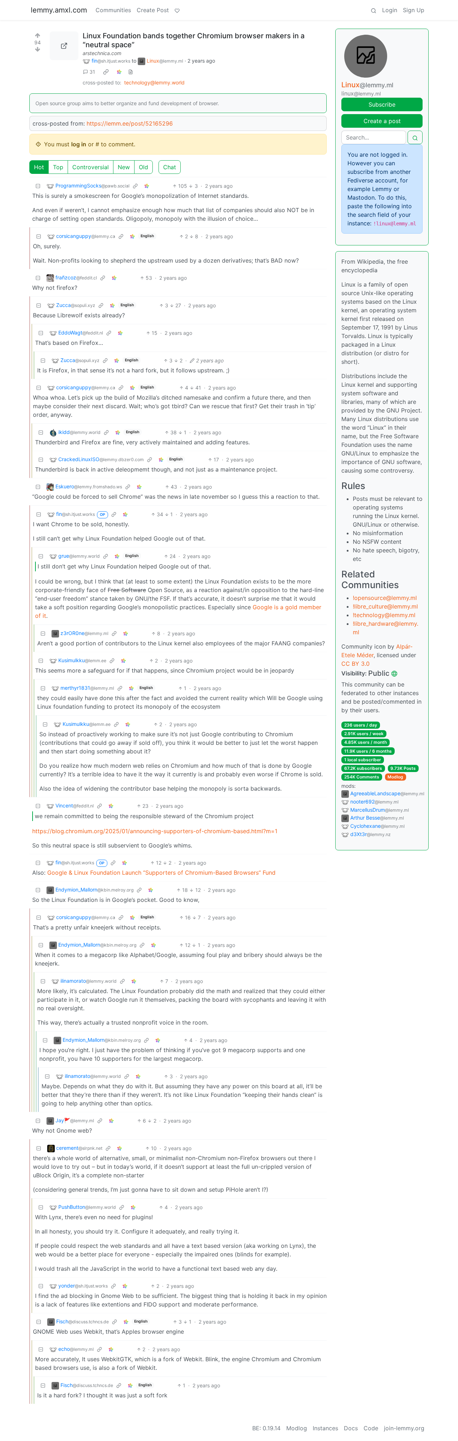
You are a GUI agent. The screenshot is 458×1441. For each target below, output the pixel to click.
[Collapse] (38, 185)
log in (78, 144)
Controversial (90, 167)
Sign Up (413, 10)
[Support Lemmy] (177, 10)
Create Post (153, 10)
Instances (325, 1428)
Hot (39, 167)
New (124, 167)
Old (143, 167)
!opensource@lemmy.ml (385, 597)
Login (389, 10)
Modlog (395, 777)
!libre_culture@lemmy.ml (385, 606)
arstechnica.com (102, 53)
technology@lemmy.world (154, 82)
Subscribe (382, 104)
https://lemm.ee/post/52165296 (130, 123)
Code (371, 1428)
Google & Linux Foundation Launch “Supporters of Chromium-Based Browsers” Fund (161, 872)
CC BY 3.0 (355, 663)
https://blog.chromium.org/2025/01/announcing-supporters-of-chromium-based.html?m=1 (154, 831)
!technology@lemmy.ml (384, 615)
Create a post (382, 120)
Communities (113, 10)
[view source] (130, 72)
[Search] (373, 10)
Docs (351, 1428)
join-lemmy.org (404, 1428)
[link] (105, 72)
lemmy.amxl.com (59, 10)
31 (92, 72)
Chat (169, 167)
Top (58, 167)
